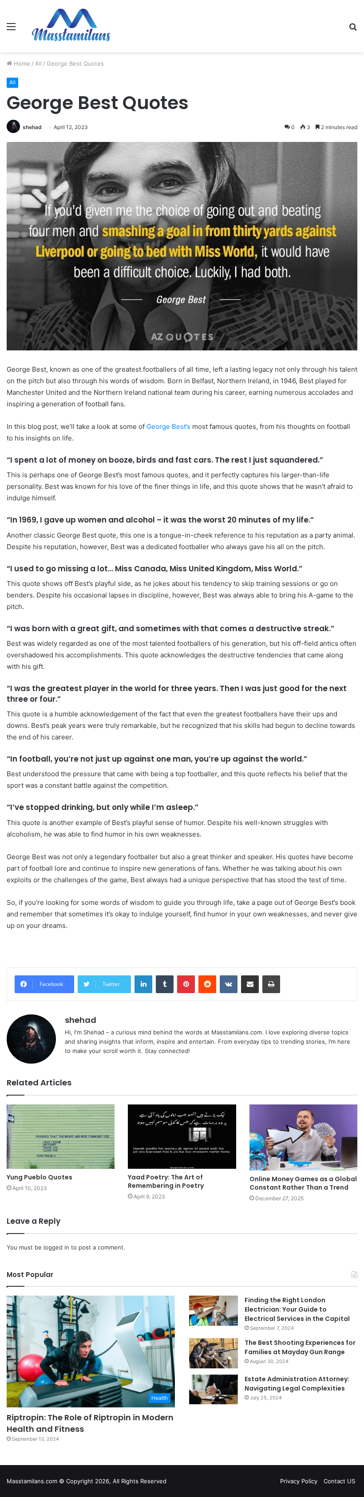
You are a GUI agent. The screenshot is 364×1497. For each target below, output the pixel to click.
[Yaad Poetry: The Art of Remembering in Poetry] (182, 1136)
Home (21, 63)
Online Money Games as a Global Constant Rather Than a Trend (303, 1183)
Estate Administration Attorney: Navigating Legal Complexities (297, 1384)
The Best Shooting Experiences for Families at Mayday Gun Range (300, 1347)
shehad (32, 127)
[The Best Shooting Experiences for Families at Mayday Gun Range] (213, 1353)
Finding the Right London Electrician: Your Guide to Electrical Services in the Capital (297, 1309)
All (38, 63)
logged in (56, 1247)
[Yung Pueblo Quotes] (61, 1136)
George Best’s (168, 426)
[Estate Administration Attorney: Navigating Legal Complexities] (213, 1390)
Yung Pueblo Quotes (39, 1177)
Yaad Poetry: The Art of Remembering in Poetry (166, 1181)
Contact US (339, 1481)
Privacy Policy (298, 1481)
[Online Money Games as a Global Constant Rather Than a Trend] (303, 1137)
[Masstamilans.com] (71, 26)
